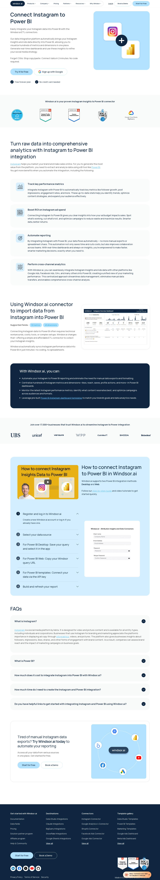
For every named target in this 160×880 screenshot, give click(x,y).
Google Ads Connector (92, 838)
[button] (35, 3)
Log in (110, 3)
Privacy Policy (16, 877)
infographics (62, 636)
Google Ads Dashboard (127, 833)
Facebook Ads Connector (93, 833)
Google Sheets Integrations (58, 838)
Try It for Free (21, 71)
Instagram (15, 163)
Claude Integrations (55, 824)
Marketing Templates (126, 828)
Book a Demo (123, 3)
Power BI (96, 167)
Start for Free (141, 3)
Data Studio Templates (127, 819)
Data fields (15, 824)
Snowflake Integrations (56, 833)
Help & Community (18, 843)
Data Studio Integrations (57, 819)
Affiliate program (17, 838)
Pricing (56, 3)
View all (49, 843)
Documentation (17, 819)
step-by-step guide (102, 490)
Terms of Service (31, 877)
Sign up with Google (52, 71)
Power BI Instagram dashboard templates (61, 397)
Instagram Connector (91, 819)
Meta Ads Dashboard (126, 838)
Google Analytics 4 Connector (95, 824)
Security (45, 877)
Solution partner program (21, 833)
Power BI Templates (126, 824)
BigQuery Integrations (55, 828)
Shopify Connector (90, 828)
